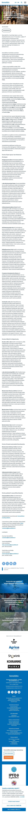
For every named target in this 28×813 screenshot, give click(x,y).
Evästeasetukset (14, 801)
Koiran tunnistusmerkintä (13, 724)
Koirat (14, 696)
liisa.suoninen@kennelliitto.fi (10, 545)
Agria (14, 648)
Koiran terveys (14, 731)
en (18, 2)
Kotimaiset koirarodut (14, 699)
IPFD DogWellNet (14, 776)
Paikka (14, 666)
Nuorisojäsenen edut (14, 716)
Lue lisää (22, 797)
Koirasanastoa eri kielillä (14, 700)
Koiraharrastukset (14, 704)
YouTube (19, 692)
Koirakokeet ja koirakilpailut (14, 708)
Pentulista (14, 725)
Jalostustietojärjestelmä (14, 734)
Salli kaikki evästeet (14, 809)
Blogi (14, 740)
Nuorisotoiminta (14, 709)
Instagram (15, 692)
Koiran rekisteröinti (14, 723)
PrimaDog (14, 641)
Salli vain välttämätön (14, 805)
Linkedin (11, 563)
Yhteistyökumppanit (14, 741)
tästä (21, 523)
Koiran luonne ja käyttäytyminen (14, 732)
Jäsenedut (14, 715)
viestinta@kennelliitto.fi (8, 528)
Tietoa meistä (14, 737)
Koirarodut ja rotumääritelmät (14, 698)
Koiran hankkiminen (14, 721)
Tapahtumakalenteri (14, 710)
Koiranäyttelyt (14, 706)
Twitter (7, 563)
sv (15, 2)
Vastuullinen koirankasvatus (14, 730)
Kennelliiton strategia (14, 739)
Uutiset (6, 9)
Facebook (3, 563)
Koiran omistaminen (14, 719)
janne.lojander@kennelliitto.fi (10, 554)
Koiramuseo (14, 701)
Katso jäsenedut (9, 753)
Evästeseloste (14, 744)
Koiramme (14, 661)
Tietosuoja (14, 742)
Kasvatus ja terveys (14, 728)
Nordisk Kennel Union (14, 783)
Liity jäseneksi (14, 713)
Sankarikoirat (6, 30)
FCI (14, 769)
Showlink (14, 656)
